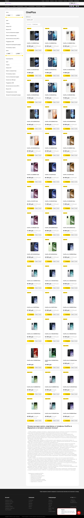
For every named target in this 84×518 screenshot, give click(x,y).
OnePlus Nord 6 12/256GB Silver (52, 386)
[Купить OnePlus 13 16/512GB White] (70, 87)
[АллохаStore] (9, 3)
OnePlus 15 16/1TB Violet (32, 201)
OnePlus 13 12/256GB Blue (51, 43)
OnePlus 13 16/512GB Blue (51, 94)
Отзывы (30, 508)
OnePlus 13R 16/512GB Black (69, 121)
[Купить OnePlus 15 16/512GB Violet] (34, 220)
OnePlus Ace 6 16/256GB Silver (33, 333)
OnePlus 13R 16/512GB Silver (33, 148)
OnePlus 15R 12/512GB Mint (51, 254)
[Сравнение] (60, 3)
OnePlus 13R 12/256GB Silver (51, 121)
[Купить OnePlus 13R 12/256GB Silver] (52, 114)
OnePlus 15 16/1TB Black (50, 174)
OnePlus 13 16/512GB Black (33, 94)
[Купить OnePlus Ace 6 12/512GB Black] (52, 273)
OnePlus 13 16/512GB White (69, 94)
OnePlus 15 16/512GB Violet (33, 227)
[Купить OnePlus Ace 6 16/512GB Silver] (70, 326)
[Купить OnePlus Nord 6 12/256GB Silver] (52, 379)
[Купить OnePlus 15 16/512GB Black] (52, 193)
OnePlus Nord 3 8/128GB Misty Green (51, 361)
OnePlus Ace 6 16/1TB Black (33, 307)
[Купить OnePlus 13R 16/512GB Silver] (34, 140)
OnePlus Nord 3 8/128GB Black (33, 360)
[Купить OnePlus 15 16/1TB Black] (52, 167)
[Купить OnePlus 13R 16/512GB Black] (70, 114)
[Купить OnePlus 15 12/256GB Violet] (34, 167)
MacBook (43, 6)
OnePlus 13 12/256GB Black (33, 43)
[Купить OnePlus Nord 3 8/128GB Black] (34, 353)
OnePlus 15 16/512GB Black (51, 201)
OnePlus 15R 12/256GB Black (51, 227)
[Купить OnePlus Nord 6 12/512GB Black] (70, 379)
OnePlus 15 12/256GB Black (51, 148)
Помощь (50, 509)
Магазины (30, 503)
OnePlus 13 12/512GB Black (33, 69)
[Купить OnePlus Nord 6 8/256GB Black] (70, 406)
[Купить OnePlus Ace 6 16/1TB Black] (34, 300)
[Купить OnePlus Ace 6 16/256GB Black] (70, 300)
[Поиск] (64, 3)
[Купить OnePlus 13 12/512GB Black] (34, 62)
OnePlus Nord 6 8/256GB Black (69, 413)
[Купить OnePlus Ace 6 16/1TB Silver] (52, 300)
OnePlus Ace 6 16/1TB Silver (51, 307)
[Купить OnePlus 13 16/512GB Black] (34, 87)
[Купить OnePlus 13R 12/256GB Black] (34, 114)
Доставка (50, 503)
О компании (31, 500)
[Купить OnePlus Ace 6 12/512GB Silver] (70, 273)
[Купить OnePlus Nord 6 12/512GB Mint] (34, 406)
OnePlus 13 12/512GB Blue (51, 69)
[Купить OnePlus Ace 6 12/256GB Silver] (34, 273)
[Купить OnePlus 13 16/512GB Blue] (52, 87)
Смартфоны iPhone (8, 500)
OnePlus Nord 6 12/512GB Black (70, 386)
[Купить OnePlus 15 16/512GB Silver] (70, 193)
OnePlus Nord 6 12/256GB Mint (33, 386)
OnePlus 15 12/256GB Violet (33, 174)
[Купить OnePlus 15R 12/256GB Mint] (70, 220)
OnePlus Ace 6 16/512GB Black (51, 333)
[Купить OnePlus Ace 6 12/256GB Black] (70, 247)
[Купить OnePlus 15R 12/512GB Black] (34, 247)
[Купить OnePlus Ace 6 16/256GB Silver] (34, 326)
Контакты (30, 501)
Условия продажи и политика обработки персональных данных (33, 516)
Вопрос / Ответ (51, 508)
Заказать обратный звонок (74, 4)
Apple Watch (38, 6)
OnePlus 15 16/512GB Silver (69, 201)
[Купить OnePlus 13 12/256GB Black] (34, 35)
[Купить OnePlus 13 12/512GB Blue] (52, 62)
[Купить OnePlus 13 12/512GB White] (70, 62)
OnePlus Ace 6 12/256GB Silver (33, 280)
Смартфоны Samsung (9, 501)
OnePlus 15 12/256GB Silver (69, 148)
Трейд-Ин (50, 500)
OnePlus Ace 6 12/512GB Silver (69, 280)
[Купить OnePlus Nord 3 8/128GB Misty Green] (52, 353)
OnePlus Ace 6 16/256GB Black (69, 307)
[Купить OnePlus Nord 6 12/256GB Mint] (34, 379)
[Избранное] (62, 3)
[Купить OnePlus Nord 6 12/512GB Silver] (52, 406)
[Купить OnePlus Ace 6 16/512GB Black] (52, 326)
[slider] (6, 17)
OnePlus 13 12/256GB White (69, 43)
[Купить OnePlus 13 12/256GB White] (70, 35)
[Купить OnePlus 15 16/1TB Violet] (34, 193)
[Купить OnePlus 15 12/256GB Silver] (70, 140)
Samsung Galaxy (20, 6)
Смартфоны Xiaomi (8, 503)
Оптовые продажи (52, 511)
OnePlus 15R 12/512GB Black (33, 254)
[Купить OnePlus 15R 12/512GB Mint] (52, 247)
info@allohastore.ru (73, 502)
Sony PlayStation (31, 6)
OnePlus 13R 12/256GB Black (33, 121)
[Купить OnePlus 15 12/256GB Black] (52, 140)
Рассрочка (51, 501)
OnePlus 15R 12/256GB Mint (69, 227)
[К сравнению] (39, 28)
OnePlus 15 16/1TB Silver (68, 174)
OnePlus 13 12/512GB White (69, 69)
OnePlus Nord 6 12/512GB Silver (52, 413)
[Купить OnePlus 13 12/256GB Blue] (52, 35)
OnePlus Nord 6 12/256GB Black (70, 360)
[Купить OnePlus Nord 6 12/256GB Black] (70, 353)
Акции (50, 506)
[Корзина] (66, 3)
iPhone (14, 6)
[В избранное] (41, 28)
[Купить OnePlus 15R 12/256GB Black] (52, 220)
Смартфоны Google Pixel (9, 508)
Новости (30, 506)
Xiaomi (26, 6)
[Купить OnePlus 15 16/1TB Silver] (70, 167)
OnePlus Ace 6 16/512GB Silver (69, 333)
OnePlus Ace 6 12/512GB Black (51, 280)
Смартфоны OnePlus (9, 506)
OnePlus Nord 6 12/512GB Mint (33, 413)
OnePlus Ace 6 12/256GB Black (69, 254)
